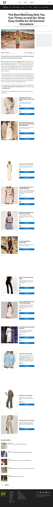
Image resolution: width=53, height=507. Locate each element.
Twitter (10, 496)
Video (25, 2)
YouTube (11, 497)
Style (10, 7)
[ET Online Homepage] (4, 2)
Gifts (40, 7)
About (10, 500)
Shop (5, 7)
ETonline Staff (12, 501)
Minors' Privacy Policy (22, 499)
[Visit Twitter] (40, 492)
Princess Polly (18, 87)
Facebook (11, 494)
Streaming (35, 7)
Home (23, 7)
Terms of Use (20, 494)
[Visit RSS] (49, 492)
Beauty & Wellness (16, 7)
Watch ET (32, 2)
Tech (26, 7)
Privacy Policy (20, 495)
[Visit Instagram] (43, 492)
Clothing (6, 485)
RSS (10, 502)
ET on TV (11, 499)
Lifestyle (30, 7)
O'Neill (5, 87)
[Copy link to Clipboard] (33, 53)
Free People (11, 87)
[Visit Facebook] (37, 492)
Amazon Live (21, 358)
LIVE (20, 2)
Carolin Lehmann (5, 52)
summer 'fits (20, 61)
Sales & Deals (45, 7)
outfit (12, 68)
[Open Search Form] (49, 2)
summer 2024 (6, 88)
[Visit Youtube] (46, 492)
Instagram (11, 495)
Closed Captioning (21, 496)
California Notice (21, 497)
